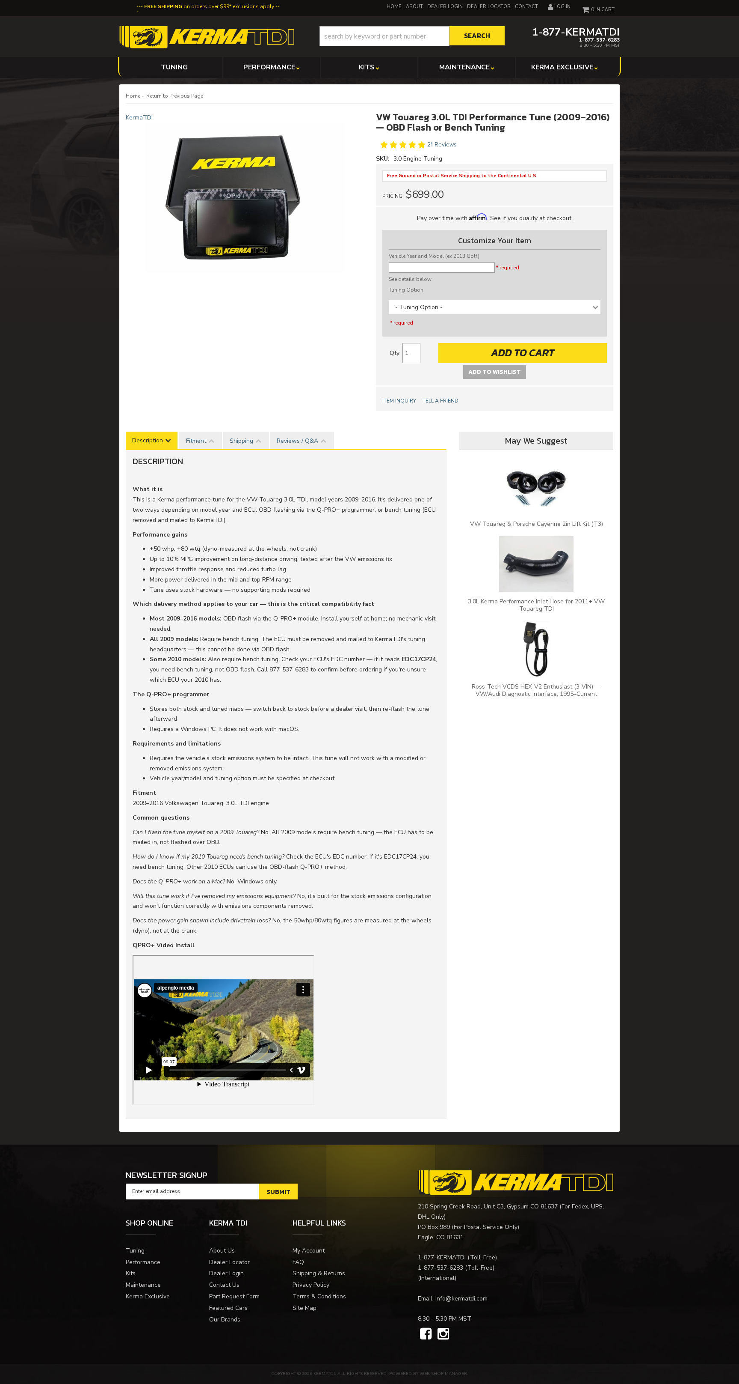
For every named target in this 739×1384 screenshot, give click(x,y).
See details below (410, 279)
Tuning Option (406, 289)
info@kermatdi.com (461, 1299)
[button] (412, 36)
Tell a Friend (440, 400)
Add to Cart (522, 352)
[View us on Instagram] (443, 1334)
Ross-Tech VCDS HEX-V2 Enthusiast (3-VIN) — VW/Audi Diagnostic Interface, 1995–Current (536, 690)
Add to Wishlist (494, 371)
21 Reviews (442, 145)
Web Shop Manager (443, 1374)
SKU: (383, 159)
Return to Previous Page (174, 95)
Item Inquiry (399, 400)
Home (133, 95)
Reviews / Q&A (297, 441)
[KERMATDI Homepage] (206, 37)
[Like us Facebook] (426, 1334)
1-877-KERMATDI (442, 1257)
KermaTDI (139, 117)
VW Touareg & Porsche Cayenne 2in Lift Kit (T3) (536, 524)
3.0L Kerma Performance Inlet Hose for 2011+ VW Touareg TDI (536, 605)
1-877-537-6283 (440, 1268)
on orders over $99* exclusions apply (209, 6)
